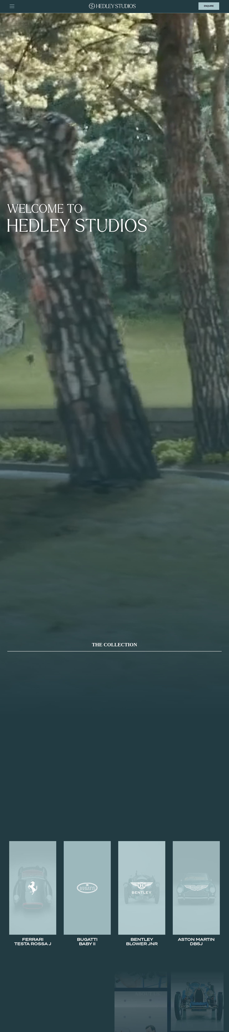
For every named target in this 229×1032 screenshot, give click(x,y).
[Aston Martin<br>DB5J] (196, 888)
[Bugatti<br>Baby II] (87, 888)
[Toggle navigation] (12, 6)
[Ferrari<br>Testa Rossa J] (32, 888)
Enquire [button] (209, 6)
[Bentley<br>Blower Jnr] (141, 888)
